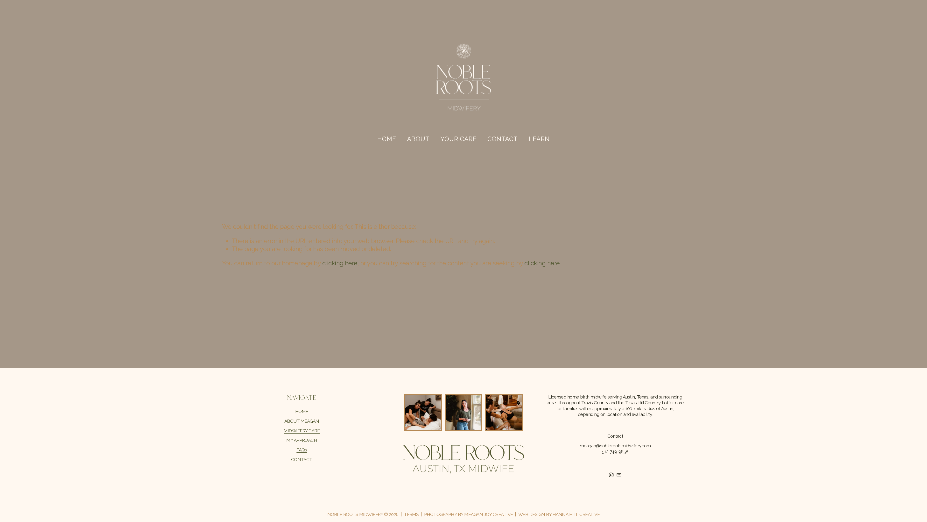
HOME (301, 411)
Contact (502, 139)
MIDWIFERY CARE (302, 430)
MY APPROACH (301, 440)
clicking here (340, 263)
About (418, 139)
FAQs (301, 449)
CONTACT (301, 459)
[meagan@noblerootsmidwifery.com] (619, 474)
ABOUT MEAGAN (301, 421)
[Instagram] (611, 474)
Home (386, 139)
